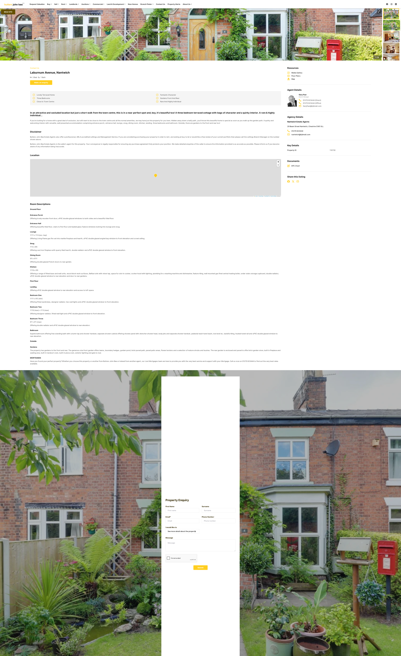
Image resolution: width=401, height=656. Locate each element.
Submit (200, 568)
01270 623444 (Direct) (312, 100)
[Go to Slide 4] (391, 47)
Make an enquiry (41, 83)
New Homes (133, 4)
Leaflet (256, 196)
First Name (170, 506)
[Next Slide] (379, 34)
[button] (49, 4)
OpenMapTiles (267, 196)
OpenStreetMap (273, 196)
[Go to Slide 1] (391, 13)
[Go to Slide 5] (391, 59)
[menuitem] (37, 4)
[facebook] (387, 4)
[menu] (110, 4)
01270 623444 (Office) (312, 103)
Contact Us (160, 4)
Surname (205, 506)
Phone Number (208, 517)
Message (169, 538)
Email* (168, 517)
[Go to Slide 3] (391, 36)
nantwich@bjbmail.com (300, 134)
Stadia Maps (261, 196)
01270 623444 (297, 131)
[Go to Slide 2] (391, 25)
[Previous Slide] (2, 34)
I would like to (171, 527)
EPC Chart (295, 166)
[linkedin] (396, 4)
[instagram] (391, 4)
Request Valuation (37, 4)
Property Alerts (174, 4)
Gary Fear (303, 95)
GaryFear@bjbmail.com (312, 106)
